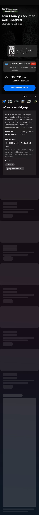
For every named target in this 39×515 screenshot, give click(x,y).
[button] (4, 101)
